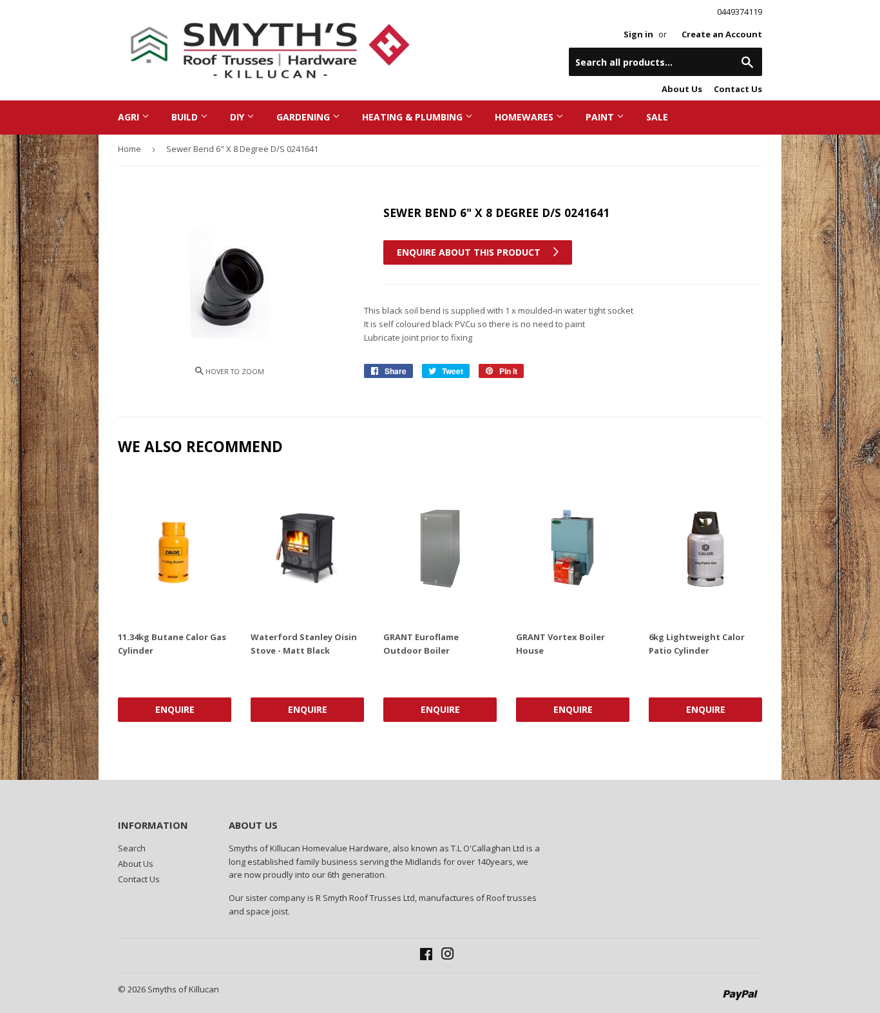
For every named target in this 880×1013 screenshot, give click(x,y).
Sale (657, 117)
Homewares (525, 117)
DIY (238, 117)
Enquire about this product (470, 252)
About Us (682, 89)
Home (129, 149)
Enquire (175, 709)
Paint (601, 117)
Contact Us (738, 89)
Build (185, 117)
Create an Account (722, 34)
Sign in (638, 34)
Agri (130, 117)
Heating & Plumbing (413, 117)
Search (132, 848)
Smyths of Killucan (183, 989)
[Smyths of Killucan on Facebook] (426, 955)
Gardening (304, 117)
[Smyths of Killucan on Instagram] (447, 955)
